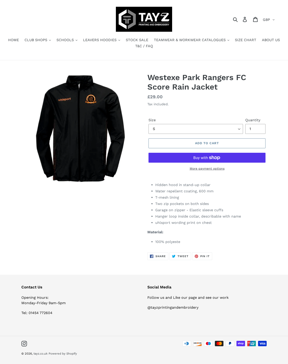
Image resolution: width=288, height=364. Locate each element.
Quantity (252, 120)
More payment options (207, 168)
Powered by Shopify (63, 353)
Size (152, 120)
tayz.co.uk (40, 353)
